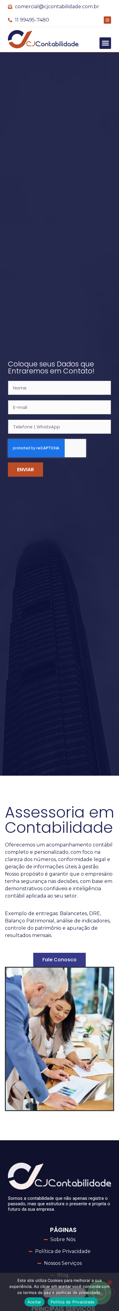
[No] (109, 1291)
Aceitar (34, 1301)
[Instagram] (107, 20)
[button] (105, 43)
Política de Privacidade (73, 1301)
